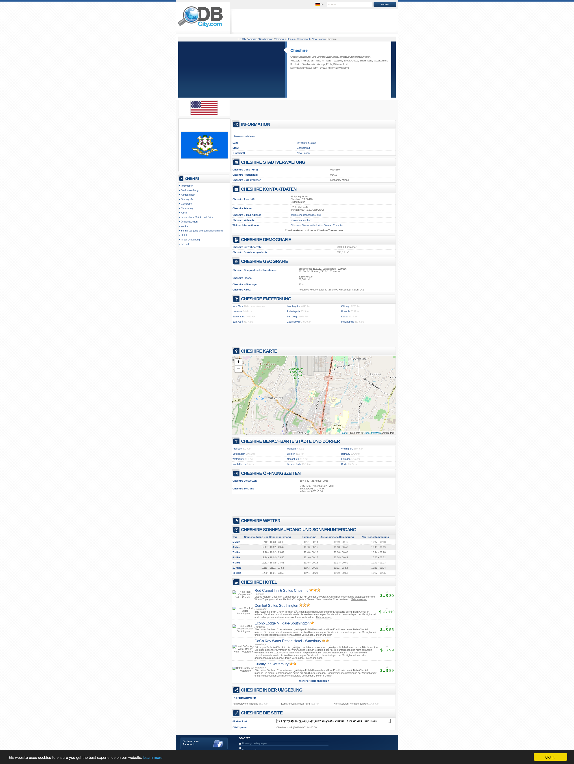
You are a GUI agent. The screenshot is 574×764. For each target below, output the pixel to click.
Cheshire (299, 50)
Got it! (550, 757)
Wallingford (344, 68)
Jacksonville (293, 321)
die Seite (185, 244)
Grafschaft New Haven (359, 56)
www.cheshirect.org (301, 220)
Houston (237, 311)
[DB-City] (200, 27)
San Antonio (239, 316)
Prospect (323, 68)
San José (238, 321)
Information (187, 185)
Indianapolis (347, 321)
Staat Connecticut (340, 56)
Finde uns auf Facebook (191, 743)
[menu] (319, 4)
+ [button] (238, 362)
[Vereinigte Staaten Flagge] (204, 114)
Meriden (331, 68)
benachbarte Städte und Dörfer (198, 217)
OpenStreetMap (372, 432)
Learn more (152, 757)
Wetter (336, 64)
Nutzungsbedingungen (254, 743)
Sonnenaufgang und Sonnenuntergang (202, 230)
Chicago (345, 306)
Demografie (187, 199)
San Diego (292, 316)
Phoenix (345, 311)
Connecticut (303, 147)
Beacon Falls (294, 464)
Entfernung (187, 208)
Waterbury (238, 459)
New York (238, 306)
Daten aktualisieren (244, 136)
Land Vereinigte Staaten (322, 56)
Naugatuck (293, 459)
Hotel (345, 64)
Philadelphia (293, 311)
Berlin (344, 464)
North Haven (239, 464)
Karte (184, 212)
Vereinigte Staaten (306, 142)
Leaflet (344, 432)
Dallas (344, 316)
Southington (239, 453)
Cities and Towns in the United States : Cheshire (317, 225)
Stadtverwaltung (189, 190)
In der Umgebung (190, 239)
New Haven (303, 153)
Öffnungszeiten (189, 221)
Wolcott (291, 453)
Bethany (345, 453)
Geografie (186, 203)
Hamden (345, 459)
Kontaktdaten (188, 194)
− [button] (238, 369)
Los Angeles (293, 306)
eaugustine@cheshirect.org (306, 215)
